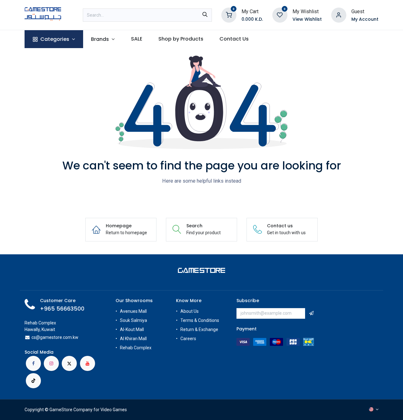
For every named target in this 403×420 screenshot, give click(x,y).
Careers (188, 338)
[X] (69, 363)
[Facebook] (33, 363)
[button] (311, 313)
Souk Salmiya (134, 320)
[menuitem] (54, 39)
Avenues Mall (133, 311)
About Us (189, 311)
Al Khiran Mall (133, 338)
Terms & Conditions (199, 320)
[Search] (205, 15)
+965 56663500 (62, 308)
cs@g (37, 337)
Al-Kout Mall (132, 329)
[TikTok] (33, 380)
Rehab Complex (135, 347)
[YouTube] (87, 363)
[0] (228, 15)
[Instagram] (51, 363)
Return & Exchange (199, 329)
